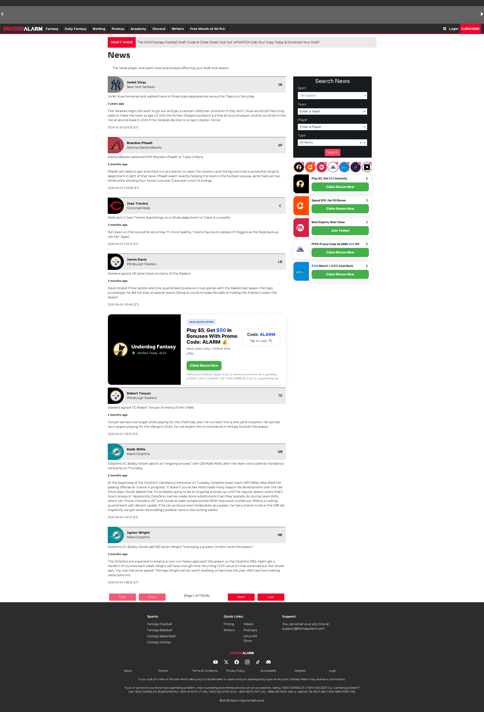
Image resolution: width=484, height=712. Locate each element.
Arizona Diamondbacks (144, 147)
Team (302, 104)
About (128, 670)
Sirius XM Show (250, 638)
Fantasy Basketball (161, 636)
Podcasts (250, 630)
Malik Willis (136, 449)
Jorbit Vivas (136, 82)
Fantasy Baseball (159, 630)
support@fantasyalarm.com (303, 628)
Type (302, 135)
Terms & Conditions (205, 670)
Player (303, 120)
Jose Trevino (137, 203)
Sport (302, 88)
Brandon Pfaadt (139, 143)
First (122, 597)
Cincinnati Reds (138, 208)
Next (241, 597)
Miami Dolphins (138, 454)
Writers (229, 630)
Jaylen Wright (138, 532)
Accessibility (268, 670)
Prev (152, 597)
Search (332, 152)
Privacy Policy (235, 670)
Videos (248, 624)
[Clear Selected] (361, 142)
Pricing (229, 624)
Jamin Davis (137, 259)
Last (271, 597)
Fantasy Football (159, 624)
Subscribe (470, 29)
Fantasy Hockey (159, 642)
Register (300, 670)
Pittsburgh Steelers (142, 264)
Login (453, 29)
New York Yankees (141, 87)
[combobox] (332, 111)
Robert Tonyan (139, 393)
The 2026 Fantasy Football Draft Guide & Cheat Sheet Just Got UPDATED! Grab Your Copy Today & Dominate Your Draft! (228, 42)
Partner (163, 670)
